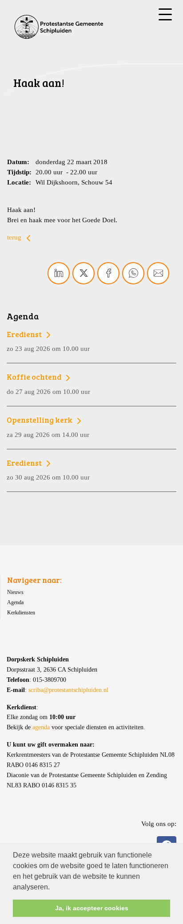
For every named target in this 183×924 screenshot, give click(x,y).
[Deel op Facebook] (108, 273)
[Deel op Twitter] (83, 273)
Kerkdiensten (21, 612)
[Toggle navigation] (165, 14)
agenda (41, 727)
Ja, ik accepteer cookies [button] (91, 908)
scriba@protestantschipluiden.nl (68, 690)
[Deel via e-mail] (158, 273)
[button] (53, 887)
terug (15, 237)
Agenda (15, 602)
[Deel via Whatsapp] (133, 273)
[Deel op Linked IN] (59, 273)
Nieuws (15, 592)
